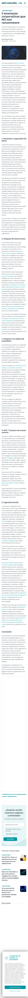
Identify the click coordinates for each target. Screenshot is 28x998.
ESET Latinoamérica (10, 796)
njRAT (11, 483)
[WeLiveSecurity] (12, 3)
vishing (4, 521)
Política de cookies (17, 983)
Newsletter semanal (11, 834)
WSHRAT (16, 483)
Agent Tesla (5, 483)
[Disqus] (14, 927)
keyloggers (10, 458)
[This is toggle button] (25, 3)
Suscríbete (10, 839)
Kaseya (4, 406)
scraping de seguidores (8, 541)
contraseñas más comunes (17, 285)
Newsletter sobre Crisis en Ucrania (13, 830)
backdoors (5, 329)
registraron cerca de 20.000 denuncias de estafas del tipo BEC (14, 595)
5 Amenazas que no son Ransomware (14, 794)
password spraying (7, 276)
